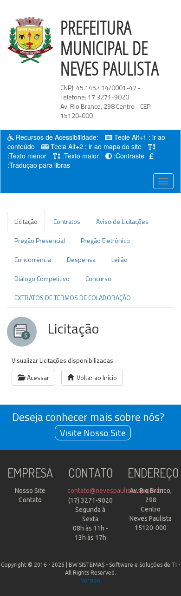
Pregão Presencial (39, 240)
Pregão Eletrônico (105, 240)
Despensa (81, 259)
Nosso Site (30, 490)
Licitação (26, 221)
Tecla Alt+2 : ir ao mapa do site (96, 146)
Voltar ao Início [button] (95, 377)
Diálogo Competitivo (42, 278)
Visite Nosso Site (93, 433)
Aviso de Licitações (122, 221)
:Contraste (129, 155)
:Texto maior (80, 155)
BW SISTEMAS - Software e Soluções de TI (123, 565)
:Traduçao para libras (38, 165)
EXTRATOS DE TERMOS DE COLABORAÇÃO (72, 297)
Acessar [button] (36, 377)
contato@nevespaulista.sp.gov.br (115, 490)
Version (90, 580)
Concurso (98, 278)
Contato (30, 500)
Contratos (66, 221)
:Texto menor (26, 155)
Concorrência (32, 259)
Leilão (119, 259)
